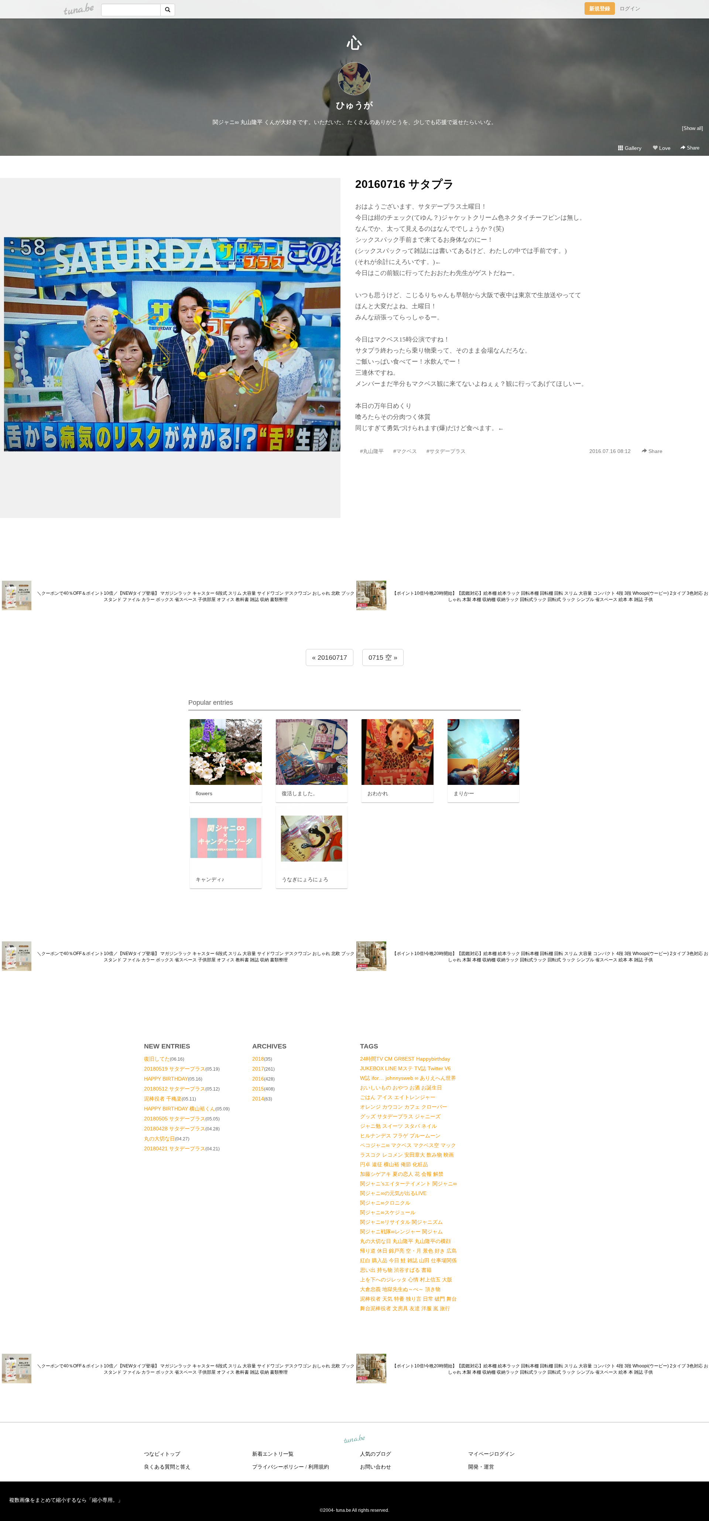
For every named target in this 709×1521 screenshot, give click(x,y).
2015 (258, 1089)
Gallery (632, 148)
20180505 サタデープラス (174, 1119)
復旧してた (157, 1059)
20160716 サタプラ (404, 184)
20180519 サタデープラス (174, 1069)
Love (664, 148)
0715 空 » (383, 657)
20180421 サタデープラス (174, 1148)
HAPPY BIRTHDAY (166, 1079)
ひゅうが (354, 105)
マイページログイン (491, 1454)
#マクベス (405, 451)
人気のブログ (375, 1454)
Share (692, 148)
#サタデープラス (446, 451)
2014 (258, 1099)
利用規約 (318, 1467)
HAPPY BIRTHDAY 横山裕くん (179, 1109)
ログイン (630, 8)
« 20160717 (329, 657)
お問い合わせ (375, 1467)
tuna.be (354, 1439)
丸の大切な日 (159, 1138)
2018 (258, 1059)
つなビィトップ (162, 1454)
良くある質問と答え (167, 1467)
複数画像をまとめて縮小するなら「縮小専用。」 (66, 1500)
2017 (258, 1069)
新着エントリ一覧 (273, 1454)
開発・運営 (481, 1467)
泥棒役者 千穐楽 (163, 1099)
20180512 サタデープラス (174, 1089)
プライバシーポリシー (278, 1467)
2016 (258, 1079)
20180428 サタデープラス (174, 1129)
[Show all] (692, 128)
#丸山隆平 (372, 451)
